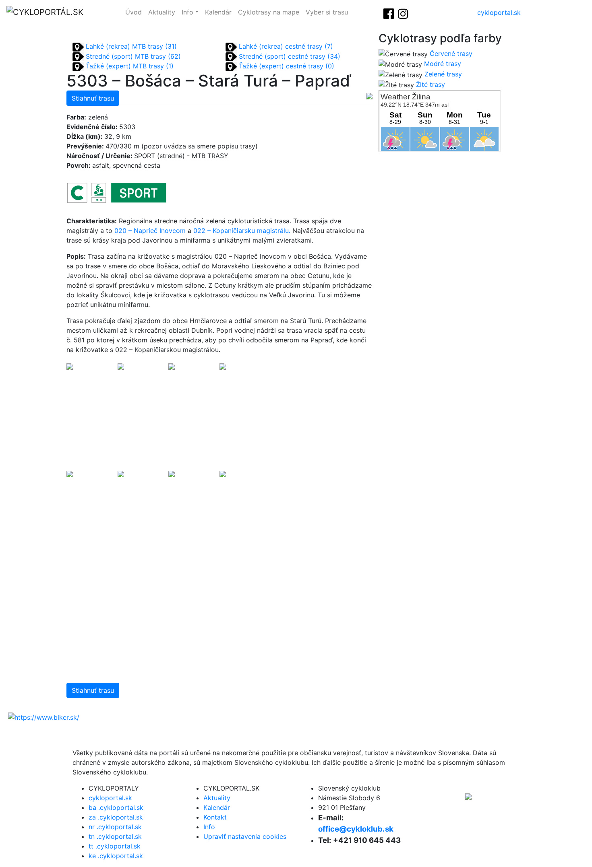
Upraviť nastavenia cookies (244, 836)
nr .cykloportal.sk (115, 827)
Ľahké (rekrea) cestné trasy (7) (285, 46)
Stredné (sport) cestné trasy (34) (288, 56)
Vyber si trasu (327, 12)
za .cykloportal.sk (116, 817)
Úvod (133, 12)
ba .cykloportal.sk (116, 807)
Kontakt (215, 817)
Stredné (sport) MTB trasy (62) (132, 56)
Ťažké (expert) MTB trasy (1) (129, 66)
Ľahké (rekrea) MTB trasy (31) (130, 46)
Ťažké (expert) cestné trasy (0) (285, 66)
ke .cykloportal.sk (116, 856)
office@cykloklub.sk (355, 829)
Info (187, 12)
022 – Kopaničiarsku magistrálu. (241, 231)
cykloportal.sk (499, 12)
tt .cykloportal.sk (115, 846)
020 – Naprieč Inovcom (150, 231)
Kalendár (218, 12)
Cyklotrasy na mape (268, 12)
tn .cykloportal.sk (115, 836)
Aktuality (161, 12)
